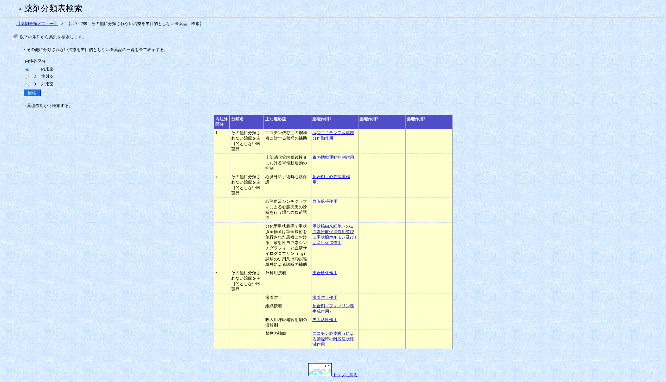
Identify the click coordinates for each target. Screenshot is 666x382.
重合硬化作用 (324, 273)
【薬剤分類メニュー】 (37, 23)
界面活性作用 (324, 319)
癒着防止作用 (324, 297)
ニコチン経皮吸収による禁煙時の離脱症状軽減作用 (333, 339)
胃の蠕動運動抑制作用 (333, 157)
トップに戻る (345, 375)
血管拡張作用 (324, 201)
